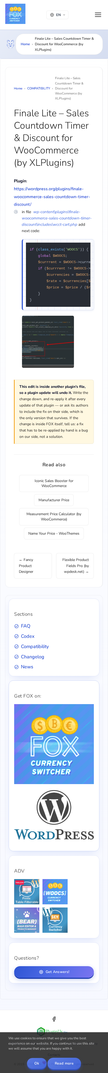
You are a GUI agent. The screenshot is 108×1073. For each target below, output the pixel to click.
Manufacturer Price (54, 500)
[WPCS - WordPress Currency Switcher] (55, 920)
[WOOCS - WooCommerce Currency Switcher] (55, 891)
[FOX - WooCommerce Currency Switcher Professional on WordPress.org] (54, 838)
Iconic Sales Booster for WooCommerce (54, 483)
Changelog (32, 657)
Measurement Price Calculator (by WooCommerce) (53, 517)
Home (25, 44)
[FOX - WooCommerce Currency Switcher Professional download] (54, 783)
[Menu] (98, 14)
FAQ (25, 626)
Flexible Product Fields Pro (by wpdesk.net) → (75, 565)
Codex (27, 636)
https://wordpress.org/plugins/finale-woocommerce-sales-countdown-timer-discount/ (52, 196)
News (27, 667)
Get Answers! (57, 971)
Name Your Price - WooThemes (53, 533)
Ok (36, 1063)
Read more (64, 1063)
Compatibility (35, 646)
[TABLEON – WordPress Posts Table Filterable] (26, 891)
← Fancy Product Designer (26, 565)
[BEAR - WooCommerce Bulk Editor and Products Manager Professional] (26, 920)
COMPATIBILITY (38, 88)
